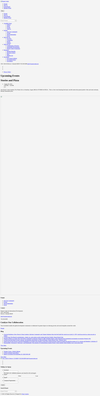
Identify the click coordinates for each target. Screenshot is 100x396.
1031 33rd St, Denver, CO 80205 (10, 358)
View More (3, 345)
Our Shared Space (11, 59)
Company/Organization (9, 380)
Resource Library (11, 52)
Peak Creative (25, 394)
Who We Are (7, 37)
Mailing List (10, 55)
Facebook (6, 370)
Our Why (9, 38)
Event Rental (7, 6)
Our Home (6, 57)
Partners (9, 43)
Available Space (8, 23)
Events (8, 27)
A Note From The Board (33, 337)
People (8, 41)
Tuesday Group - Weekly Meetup (12, 351)
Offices (8, 24)
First (20, 376)
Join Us (6, 5)
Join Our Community (12, 31)
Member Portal (7, 8)
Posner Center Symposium (13, 48)
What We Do (7, 44)
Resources (6, 50)
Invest (8, 36)
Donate (5, 4)
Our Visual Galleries (12, 58)
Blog (8, 54)
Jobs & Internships (11, 34)
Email (5, 377)
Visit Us (9, 29)
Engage (6, 30)
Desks (8, 26)
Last (37, 376)
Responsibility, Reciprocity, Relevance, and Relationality (43, 342)
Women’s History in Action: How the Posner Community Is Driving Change (47, 338)
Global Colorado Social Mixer (11, 353)
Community (10, 40)
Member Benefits (11, 51)
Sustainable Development (13, 47)
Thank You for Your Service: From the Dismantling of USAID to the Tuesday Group (50, 341)
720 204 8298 (22, 358)
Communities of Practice (13, 45)
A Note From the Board (35, 340)
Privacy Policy (7, 72)
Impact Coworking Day (17, 354)
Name (5, 374)
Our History (10, 61)
